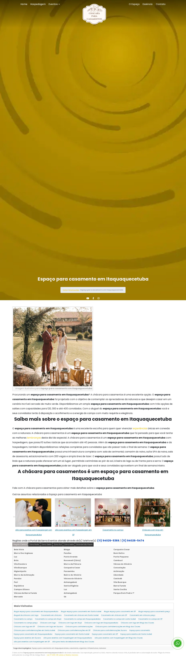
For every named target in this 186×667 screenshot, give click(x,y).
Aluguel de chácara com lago (26, 615)
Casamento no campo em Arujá (48, 619)
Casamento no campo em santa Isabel (119, 619)
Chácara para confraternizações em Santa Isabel (34, 630)
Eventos (53, 4)
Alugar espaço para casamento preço (154, 611)
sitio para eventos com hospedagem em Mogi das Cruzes (119, 638)
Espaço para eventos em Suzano (27, 638)
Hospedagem (38, 4)
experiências (140, 428)
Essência (147, 4)
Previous (14, 516)
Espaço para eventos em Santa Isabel (136, 634)
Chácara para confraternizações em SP (74, 630)
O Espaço (134, 4)
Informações (74, 290)
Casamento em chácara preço (142, 615)
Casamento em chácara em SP (114, 615)
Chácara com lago (48, 623)
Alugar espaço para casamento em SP (120, 611)
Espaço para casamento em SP (105, 634)
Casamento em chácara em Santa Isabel (81, 615)
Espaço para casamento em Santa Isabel (72, 634)
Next (170, 516)
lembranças (34, 437)
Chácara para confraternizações (79, 626)
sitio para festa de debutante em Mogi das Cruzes (73, 641)
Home (23, 4)
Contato (161, 4)
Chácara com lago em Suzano (50, 626)
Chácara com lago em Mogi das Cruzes (137, 623)
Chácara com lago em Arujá (70, 623)
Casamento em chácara (51, 615)
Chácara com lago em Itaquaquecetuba (101, 623)
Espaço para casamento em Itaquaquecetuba (33, 634)
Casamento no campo (113, 530)
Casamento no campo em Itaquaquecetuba (82, 619)
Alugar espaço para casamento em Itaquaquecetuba (36, 611)
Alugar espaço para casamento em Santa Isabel (81, 611)
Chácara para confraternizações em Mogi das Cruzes (117, 626)
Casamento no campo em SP (150, 619)
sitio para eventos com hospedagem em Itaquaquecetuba (67, 638)
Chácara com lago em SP (24, 626)
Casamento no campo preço (25, 623)
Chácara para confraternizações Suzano (110, 630)
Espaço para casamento (139, 630)
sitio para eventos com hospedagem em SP (32, 641)
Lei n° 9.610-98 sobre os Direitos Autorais (62, 655)
